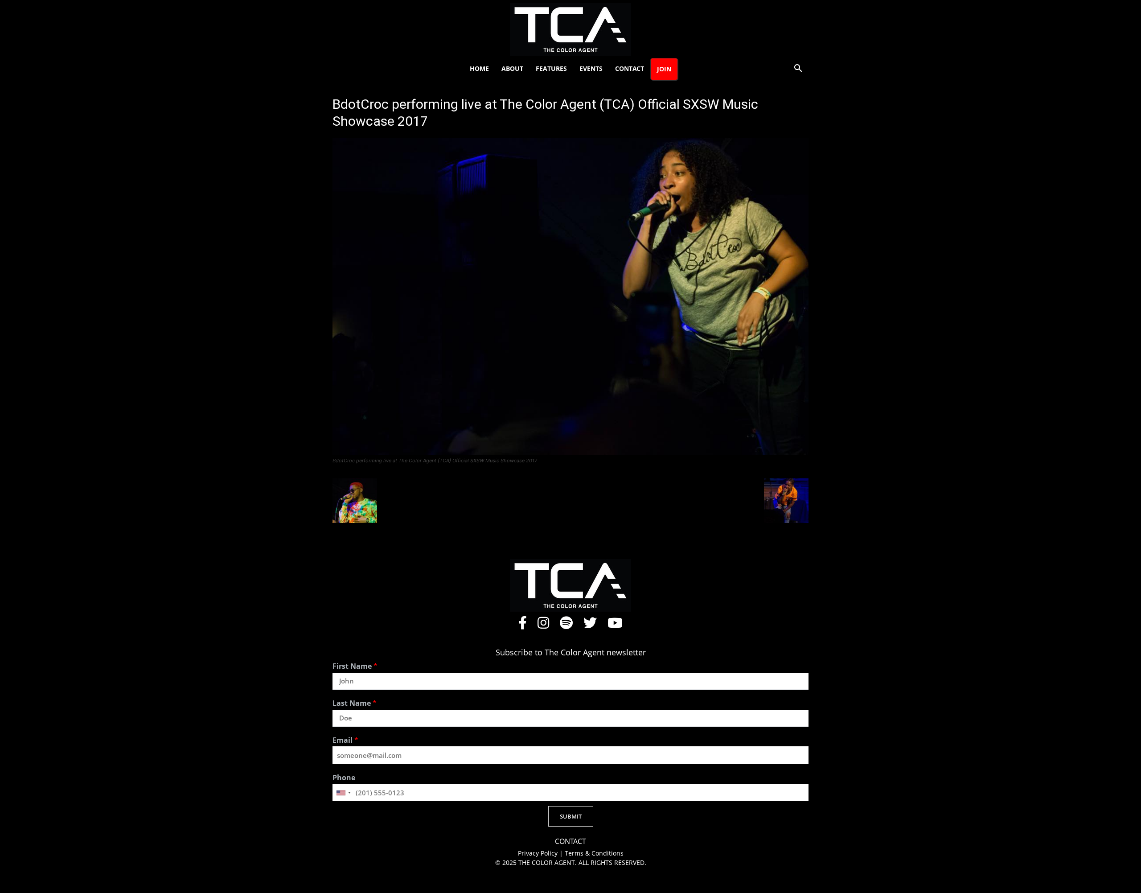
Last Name (354, 703)
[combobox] (343, 793)
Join (664, 69)
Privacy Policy (538, 853)
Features (551, 68)
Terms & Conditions (594, 853)
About (512, 68)
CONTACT (570, 841)
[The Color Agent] (570, 29)
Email (345, 740)
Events (591, 68)
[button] (798, 69)
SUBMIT (571, 816)
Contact (629, 68)
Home (479, 68)
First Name (355, 666)
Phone (343, 777)
